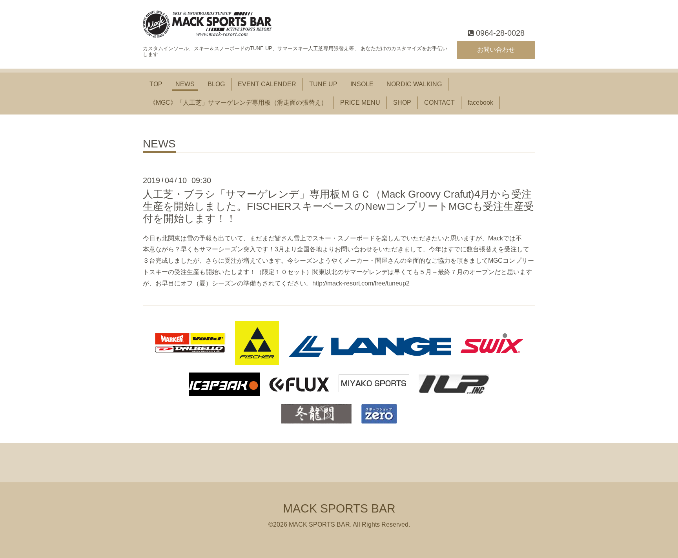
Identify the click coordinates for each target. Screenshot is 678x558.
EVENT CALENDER (267, 84)
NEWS (185, 84)
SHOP (402, 102)
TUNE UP (323, 84)
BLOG (216, 84)
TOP (155, 84)
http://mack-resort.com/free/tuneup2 (361, 283)
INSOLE (362, 84)
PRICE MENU (360, 102)
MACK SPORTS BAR (339, 508)
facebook (480, 102)
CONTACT (439, 102)
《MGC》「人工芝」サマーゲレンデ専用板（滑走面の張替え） (238, 102)
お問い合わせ (496, 49)
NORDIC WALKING (414, 84)
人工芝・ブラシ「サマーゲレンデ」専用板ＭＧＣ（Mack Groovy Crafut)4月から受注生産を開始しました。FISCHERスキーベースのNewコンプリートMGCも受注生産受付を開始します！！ (338, 206)
